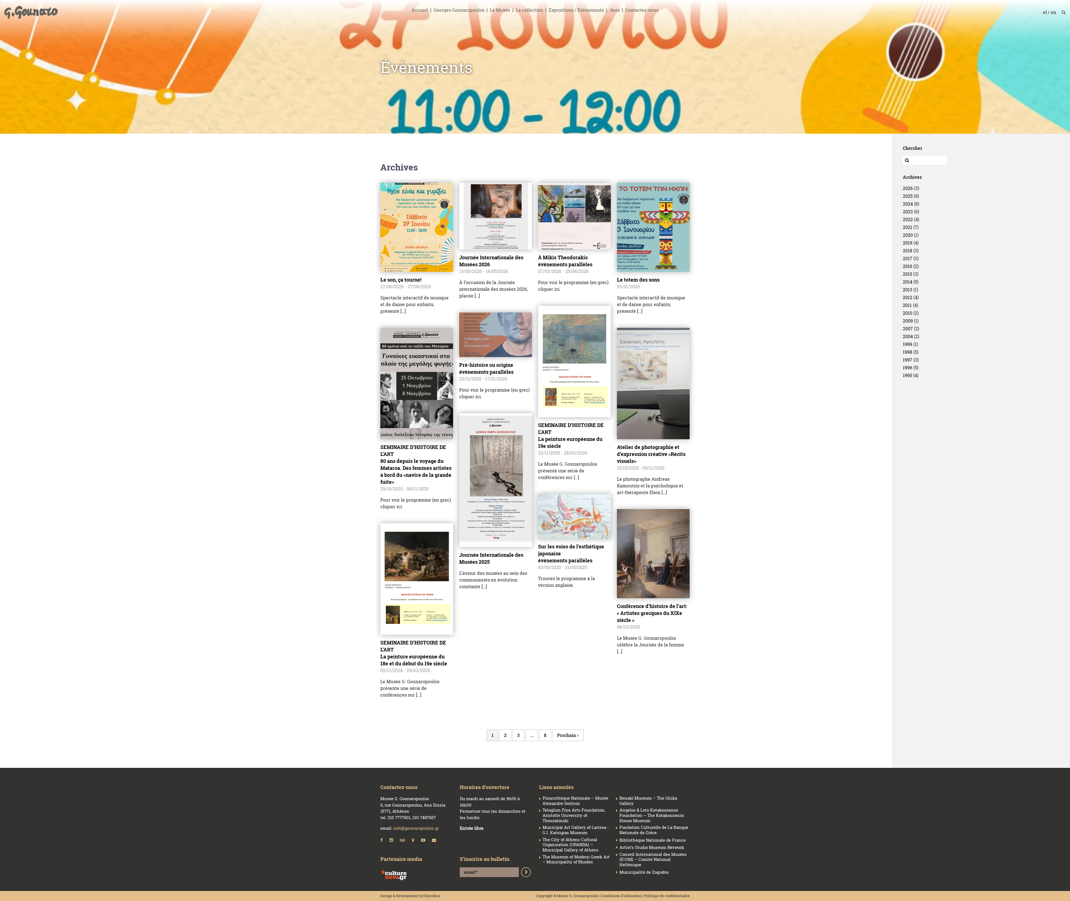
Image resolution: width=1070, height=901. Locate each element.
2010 (907, 313)
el (1045, 12)
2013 (907, 289)
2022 (908, 219)
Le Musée (500, 10)
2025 (908, 196)
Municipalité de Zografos (644, 872)
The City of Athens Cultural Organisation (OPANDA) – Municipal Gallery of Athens (571, 845)
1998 (907, 352)
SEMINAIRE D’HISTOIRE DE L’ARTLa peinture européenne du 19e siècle (571, 435)
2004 (908, 336)
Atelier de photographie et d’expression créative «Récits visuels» (651, 454)
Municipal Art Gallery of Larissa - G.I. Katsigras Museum (576, 830)
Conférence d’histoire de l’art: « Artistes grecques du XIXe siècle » (652, 613)
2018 (907, 250)
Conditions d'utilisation (621, 895)
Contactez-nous (641, 10)
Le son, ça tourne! (400, 279)
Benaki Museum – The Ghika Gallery (648, 800)
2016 (907, 266)
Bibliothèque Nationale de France (652, 840)
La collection (529, 10)
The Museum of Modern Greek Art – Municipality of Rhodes (576, 859)
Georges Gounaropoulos (459, 10)
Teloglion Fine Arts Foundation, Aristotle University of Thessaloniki (574, 815)
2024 (908, 204)
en (1054, 12)
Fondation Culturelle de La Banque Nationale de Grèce (653, 830)
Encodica (432, 895)
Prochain (567, 735)
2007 (908, 328)
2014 (907, 282)
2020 (908, 235)
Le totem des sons (638, 279)
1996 (907, 367)
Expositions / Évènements (576, 10)
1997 (907, 360)
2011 (907, 305)
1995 (907, 375)
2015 (907, 274)
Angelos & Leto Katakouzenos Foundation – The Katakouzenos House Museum (651, 815)
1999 (907, 344)
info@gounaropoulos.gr (416, 828)
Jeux (614, 10)
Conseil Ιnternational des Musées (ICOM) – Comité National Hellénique (653, 859)
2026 (908, 188)
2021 (907, 227)
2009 (908, 321)
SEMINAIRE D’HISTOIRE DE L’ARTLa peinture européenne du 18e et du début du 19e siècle (413, 653)
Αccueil (420, 10)
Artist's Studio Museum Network (651, 847)
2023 (908, 211)
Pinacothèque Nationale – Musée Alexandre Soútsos (575, 800)
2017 (907, 258)
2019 (907, 243)
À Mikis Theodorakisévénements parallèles (565, 261)
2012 (907, 297)
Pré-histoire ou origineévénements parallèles (486, 368)
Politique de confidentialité (667, 895)
